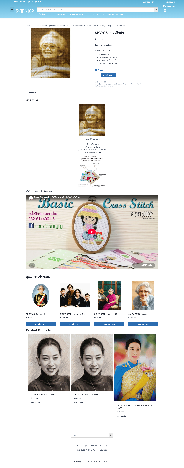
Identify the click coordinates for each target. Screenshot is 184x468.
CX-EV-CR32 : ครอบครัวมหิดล (72, 314)
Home (79, 446)
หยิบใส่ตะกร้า (109, 75)
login (87, 446)
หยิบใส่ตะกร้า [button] (41, 324)
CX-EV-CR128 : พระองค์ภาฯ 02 (87, 395)
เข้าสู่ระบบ (170, 2)
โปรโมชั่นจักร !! (45, 14)
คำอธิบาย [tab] (32, 93)
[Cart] (164, 10)
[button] (12, 9)
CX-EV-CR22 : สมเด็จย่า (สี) (105, 314)
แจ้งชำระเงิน (60, 14)
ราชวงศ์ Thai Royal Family (134, 84)
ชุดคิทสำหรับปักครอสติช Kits (117, 84)
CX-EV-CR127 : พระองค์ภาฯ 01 (43, 395)
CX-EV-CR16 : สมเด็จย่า (36, 314)
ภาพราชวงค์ (109, 86)
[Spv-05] (50, 53)
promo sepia (104, 84)
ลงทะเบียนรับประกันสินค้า (113, 14)
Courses (95, 14)
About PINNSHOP (77, 14)
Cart (105, 446)
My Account (169, 6)
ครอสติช (103, 86)
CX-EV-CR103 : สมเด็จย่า (138, 314)
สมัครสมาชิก (148, 2)
